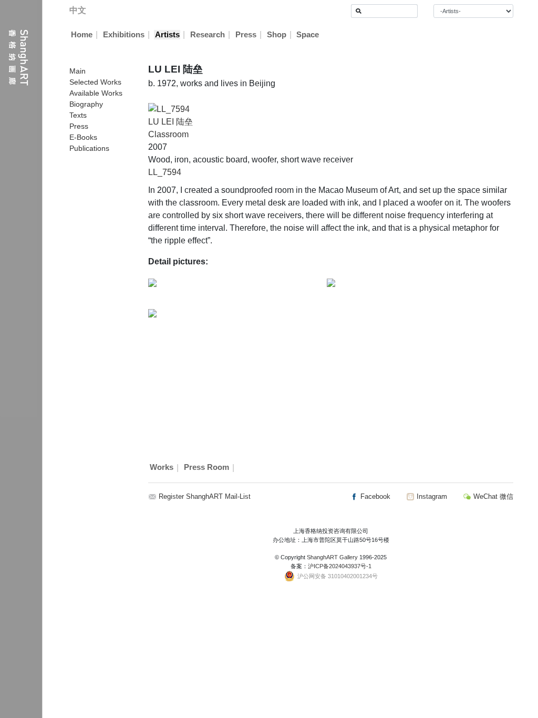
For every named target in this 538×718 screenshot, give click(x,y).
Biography (86, 104)
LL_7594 (164, 172)
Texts (78, 115)
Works (161, 468)
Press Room (206, 468)
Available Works (95, 93)
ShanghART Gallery (332, 557)
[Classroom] (169, 108)
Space (307, 34)
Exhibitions (123, 34)
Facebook (374, 496)
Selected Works (95, 82)
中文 (77, 10)
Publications (89, 148)
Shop (276, 34)
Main (77, 71)
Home (81, 34)
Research (207, 34)
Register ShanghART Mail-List (205, 496)
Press (245, 34)
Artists (167, 34)
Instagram (431, 496)
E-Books (83, 137)
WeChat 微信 (492, 496)
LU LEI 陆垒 (170, 121)
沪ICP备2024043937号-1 (339, 566)
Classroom (168, 134)
